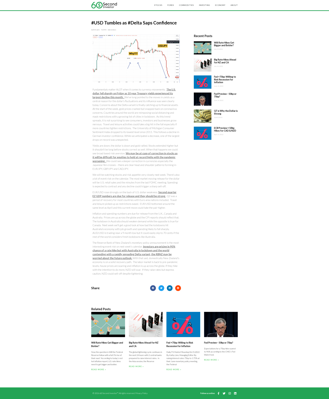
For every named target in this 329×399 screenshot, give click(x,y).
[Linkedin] (235, 393)
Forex (170, 5)
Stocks (158, 5)
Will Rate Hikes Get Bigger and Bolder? (224, 44)
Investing (204, 5)
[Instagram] (229, 393)
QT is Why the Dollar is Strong (226, 112)
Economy (220, 5)
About (234, 5)
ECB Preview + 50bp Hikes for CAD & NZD (225, 129)
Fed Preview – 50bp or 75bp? (225, 95)
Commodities (186, 5)
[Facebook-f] (218, 393)
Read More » (98, 369)
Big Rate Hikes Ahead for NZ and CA (225, 61)
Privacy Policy (141, 393)
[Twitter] (224, 393)
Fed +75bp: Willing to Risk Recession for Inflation (225, 79)
